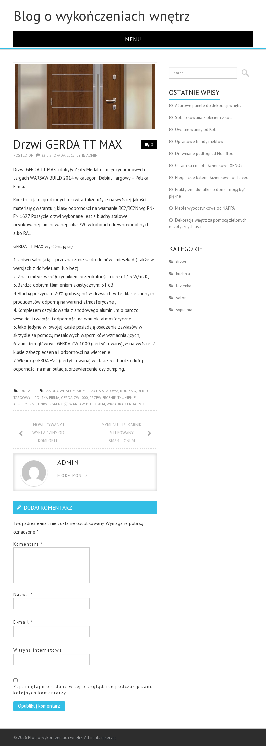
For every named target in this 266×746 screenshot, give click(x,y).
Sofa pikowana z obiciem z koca (204, 117)
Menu (133, 39)
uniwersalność (53, 404)
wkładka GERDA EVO (125, 404)
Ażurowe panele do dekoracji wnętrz (208, 105)
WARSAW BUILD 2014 (87, 404)
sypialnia (184, 310)
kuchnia (183, 274)
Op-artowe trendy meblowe (200, 141)
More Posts (72, 475)
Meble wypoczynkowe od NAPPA (205, 208)
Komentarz (28, 544)
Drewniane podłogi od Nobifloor (205, 153)
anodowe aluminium (66, 390)
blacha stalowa (102, 390)
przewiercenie (103, 397)
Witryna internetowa (37, 650)
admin (92, 155)
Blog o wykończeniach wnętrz (101, 15)
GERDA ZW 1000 (74, 397)
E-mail (23, 622)
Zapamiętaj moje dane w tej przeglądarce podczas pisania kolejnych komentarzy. (83, 690)
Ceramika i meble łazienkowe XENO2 (209, 165)
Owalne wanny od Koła (196, 129)
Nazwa (23, 594)
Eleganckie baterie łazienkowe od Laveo (211, 177)
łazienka (183, 286)
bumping (128, 390)
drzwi (26, 390)
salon (181, 298)
